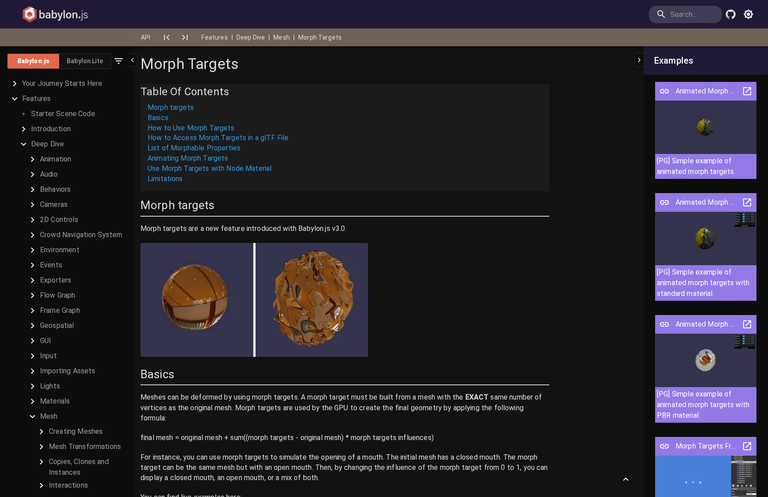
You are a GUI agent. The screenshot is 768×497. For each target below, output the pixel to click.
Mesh (281, 37)
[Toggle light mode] (748, 14)
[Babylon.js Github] (731, 14)
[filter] (118, 61)
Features (214, 37)
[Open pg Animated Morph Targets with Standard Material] (664, 202)
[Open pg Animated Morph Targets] (664, 91)
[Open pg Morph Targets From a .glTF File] (664, 446)
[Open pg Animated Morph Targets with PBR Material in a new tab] (747, 324)
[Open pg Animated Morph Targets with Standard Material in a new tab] (747, 202)
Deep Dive (250, 37)
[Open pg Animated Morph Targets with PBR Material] (664, 324)
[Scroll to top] (626, 479)
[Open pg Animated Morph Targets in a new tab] (747, 91)
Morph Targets (320, 37)
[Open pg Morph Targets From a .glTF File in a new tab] (747, 446)
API (145, 37)
